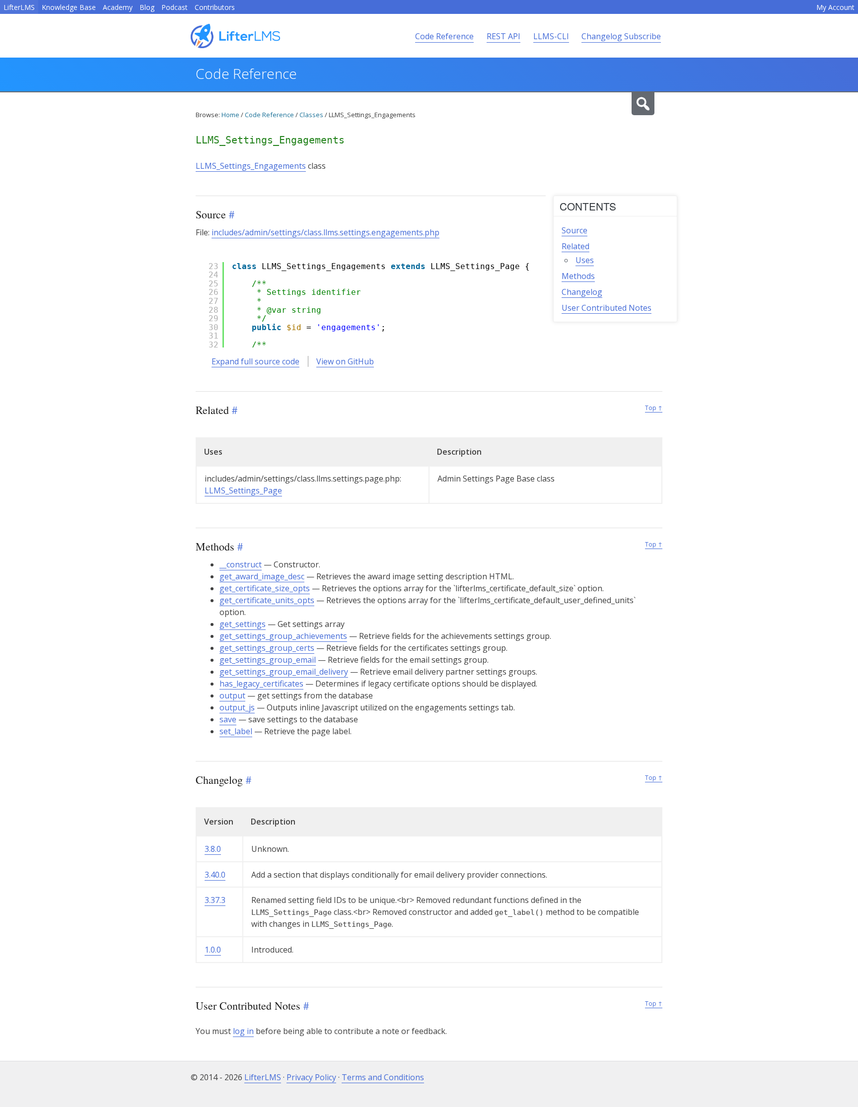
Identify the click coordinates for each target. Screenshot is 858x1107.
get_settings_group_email (267, 659)
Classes (311, 114)
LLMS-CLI (551, 36)
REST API (503, 36)
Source (574, 230)
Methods (578, 276)
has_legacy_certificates (261, 683)
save (227, 719)
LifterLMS (19, 7)
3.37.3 (215, 900)
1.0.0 (213, 949)
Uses (584, 260)
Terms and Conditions (383, 1077)
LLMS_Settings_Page (243, 490)
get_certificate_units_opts (266, 600)
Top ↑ (653, 408)
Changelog (582, 291)
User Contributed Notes (606, 307)
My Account (835, 7)
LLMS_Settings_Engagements (251, 165)
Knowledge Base (69, 7)
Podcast (174, 7)
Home (230, 114)
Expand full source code (255, 361)
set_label (235, 731)
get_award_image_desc (261, 576)
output (232, 695)
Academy (118, 7)
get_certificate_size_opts (264, 588)
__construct (240, 564)
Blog (147, 7)
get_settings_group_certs (266, 647)
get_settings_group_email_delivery (283, 671)
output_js (237, 707)
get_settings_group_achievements (283, 635)
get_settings (242, 624)
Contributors (215, 7)
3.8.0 (213, 848)
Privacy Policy (311, 1077)
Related (575, 246)
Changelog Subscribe (621, 36)
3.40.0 (215, 874)
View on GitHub (345, 361)
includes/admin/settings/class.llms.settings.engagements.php (325, 232)
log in (243, 1031)
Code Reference (444, 36)
